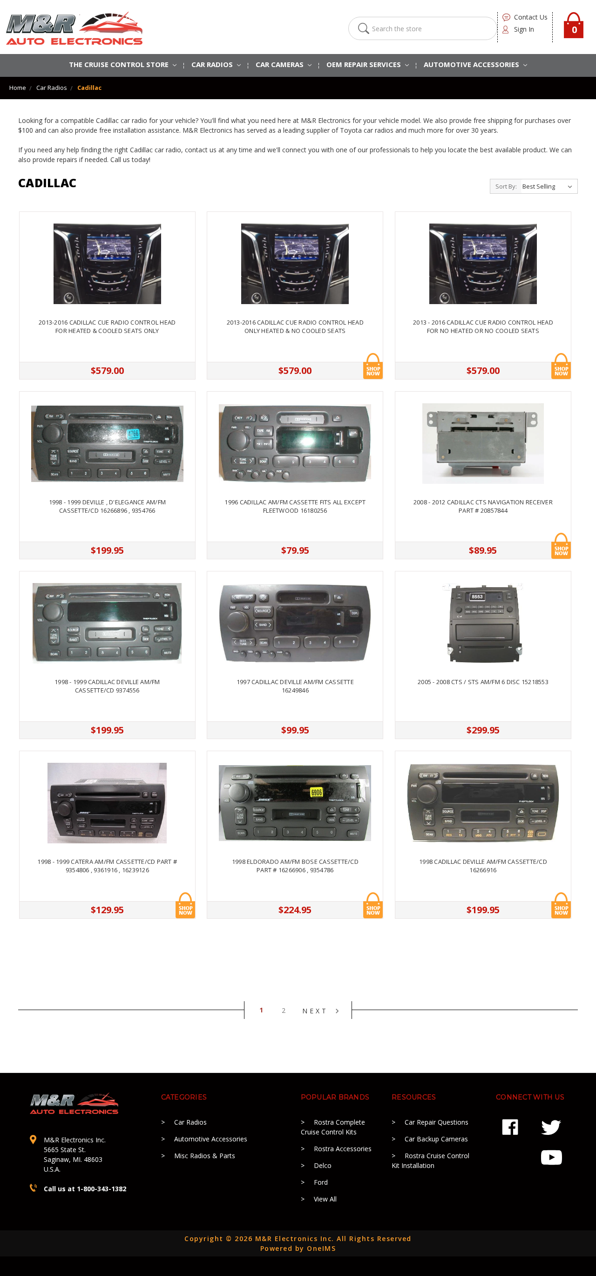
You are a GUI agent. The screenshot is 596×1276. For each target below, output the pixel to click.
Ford (321, 1182)
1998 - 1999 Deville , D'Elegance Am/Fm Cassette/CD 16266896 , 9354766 (107, 506)
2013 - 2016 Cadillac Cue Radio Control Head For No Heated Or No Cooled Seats (483, 326)
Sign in (524, 29)
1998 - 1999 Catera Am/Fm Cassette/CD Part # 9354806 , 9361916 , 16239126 (107, 865)
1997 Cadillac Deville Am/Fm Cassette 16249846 (295, 686)
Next (317, 1010)
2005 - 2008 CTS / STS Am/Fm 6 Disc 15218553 (483, 682)
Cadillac (89, 87)
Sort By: (506, 186)
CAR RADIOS (213, 64)
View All (325, 1199)
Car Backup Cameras (436, 1138)
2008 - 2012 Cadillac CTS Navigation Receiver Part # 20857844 (483, 506)
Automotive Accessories (210, 1138)
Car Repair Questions (436, 1122)
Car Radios (51, 87)
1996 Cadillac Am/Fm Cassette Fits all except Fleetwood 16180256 (295, 506)
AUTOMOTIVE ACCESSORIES (472, 64)
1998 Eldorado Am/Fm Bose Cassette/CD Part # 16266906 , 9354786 (295, 865)
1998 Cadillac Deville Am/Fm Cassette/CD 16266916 (483, 865)
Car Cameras (280, 64)
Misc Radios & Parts (204, 1155)
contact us (531, 17)
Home (17, 87)
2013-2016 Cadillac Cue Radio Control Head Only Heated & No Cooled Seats (295, 326)
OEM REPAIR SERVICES (364, 64)
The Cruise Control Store (119, 64)
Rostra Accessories (343, 1148)
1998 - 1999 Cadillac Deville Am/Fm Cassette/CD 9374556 (107, 686)
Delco (323, 1165)
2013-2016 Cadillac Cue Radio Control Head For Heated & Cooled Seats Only (107, 326)
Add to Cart (373, 366)
